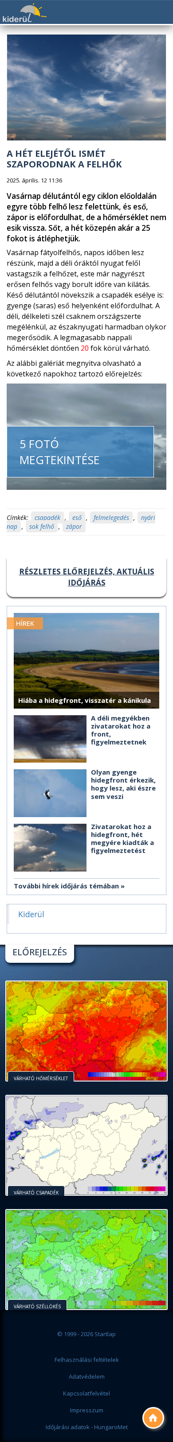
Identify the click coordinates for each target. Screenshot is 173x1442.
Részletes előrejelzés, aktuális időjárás (86, 576)
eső (77, 517)
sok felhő (41, 526)
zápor (74, 526)
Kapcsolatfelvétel (86, 1393)
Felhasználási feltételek (87, 1360)
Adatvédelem (87, 1376)
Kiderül (24, 12)
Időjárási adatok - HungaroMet (87, 1427)
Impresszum (86, 1410)
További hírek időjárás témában (66, 885)
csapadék (47, 517)
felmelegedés (111, 517)
